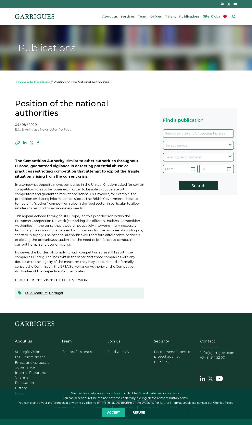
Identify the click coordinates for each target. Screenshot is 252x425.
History (21, 388)
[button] (17, 142)
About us (110, 16)
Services (128, 16)
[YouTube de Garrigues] (235, 4)
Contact (207, 341)
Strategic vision (27, 352)
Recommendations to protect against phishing (172, 356)
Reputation (24, 383)
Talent (170, 16)
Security (161, 341)
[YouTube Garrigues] (219, 378)
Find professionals (76, 352)
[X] (32, 142)
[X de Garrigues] (228, 4)
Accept (113, 412)
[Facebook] (38, 142)
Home (21, 82)
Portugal (56, 293)
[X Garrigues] (210, 378)
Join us (113, 341)
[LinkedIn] (25, 142)
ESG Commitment (30, 357)
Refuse (139, 412)
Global (216, 16)
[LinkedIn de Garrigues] (222, 4)
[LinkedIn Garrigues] (202, 378)
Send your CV (118, 352)
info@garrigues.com (217, 353)
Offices (156, 16)
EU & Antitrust (36, 293)
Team (142, 16)
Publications (189, 16)
